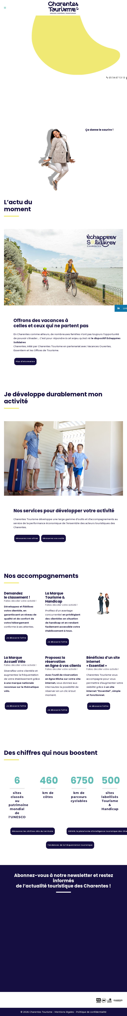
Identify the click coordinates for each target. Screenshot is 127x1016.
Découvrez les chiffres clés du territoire (32, 831)
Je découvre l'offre (16, 638)
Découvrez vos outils (53, 538)
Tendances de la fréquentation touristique (70, 845)
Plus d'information (25, 361)
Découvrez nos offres (27, 538)
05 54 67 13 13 (117, 77)
